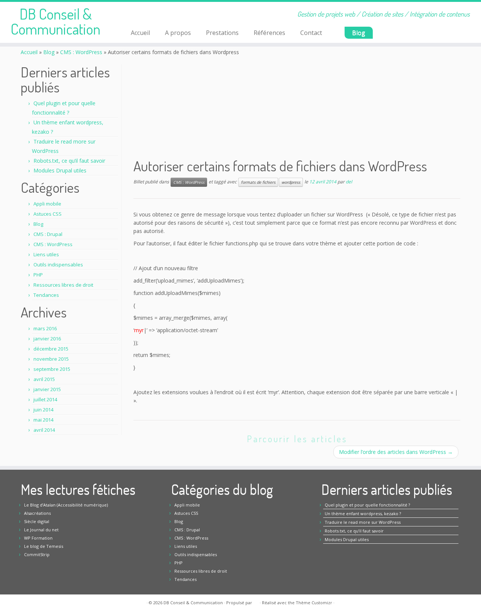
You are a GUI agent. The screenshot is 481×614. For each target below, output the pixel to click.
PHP (38, 274)
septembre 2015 (51, 369)
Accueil (140, 33)
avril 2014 (44, 429)
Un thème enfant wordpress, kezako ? (363, 513)
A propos (178, 33)
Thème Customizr (314, 602)
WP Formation (38, 538)
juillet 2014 (45, 399)
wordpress (290, 182)
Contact (311, 33)
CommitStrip (37, 554)
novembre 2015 (51, 358)
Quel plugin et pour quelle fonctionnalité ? (367, 505)
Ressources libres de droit (63, 284)
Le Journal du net (41, 529)
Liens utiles (46, 254)
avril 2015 (44, 379)
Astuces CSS (47, 213)
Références (269, 33)
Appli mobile (47, 203)
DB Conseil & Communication (55, 21)
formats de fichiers (258, 182)
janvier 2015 (47, 389)
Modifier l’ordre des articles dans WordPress (396, 451)
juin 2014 (43, 409)
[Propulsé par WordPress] (256, 601)
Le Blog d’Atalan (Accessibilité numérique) (66, 505)
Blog (358, 33)
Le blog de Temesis (43, 546)
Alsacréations (37, 513)
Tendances (46, 295)
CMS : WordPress (81, 52)
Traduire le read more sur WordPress (363, 522)
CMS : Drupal (47, 234)
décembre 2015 (50, 348)
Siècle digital (36, 521)
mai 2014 (43, 419)
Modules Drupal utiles (59, 170)
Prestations (222, 33)
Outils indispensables (58, 264)
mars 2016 (45, 328)
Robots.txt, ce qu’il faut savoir (69, 160)
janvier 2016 (47, 338)
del (349, 181)
